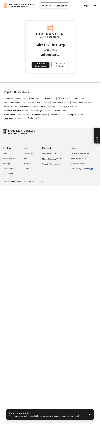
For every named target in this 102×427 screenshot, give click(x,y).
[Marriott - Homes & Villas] (19, 131)
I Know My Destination (40, 65)
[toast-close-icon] (89, 415)
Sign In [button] (87, 5)
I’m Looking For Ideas (60, 65)
